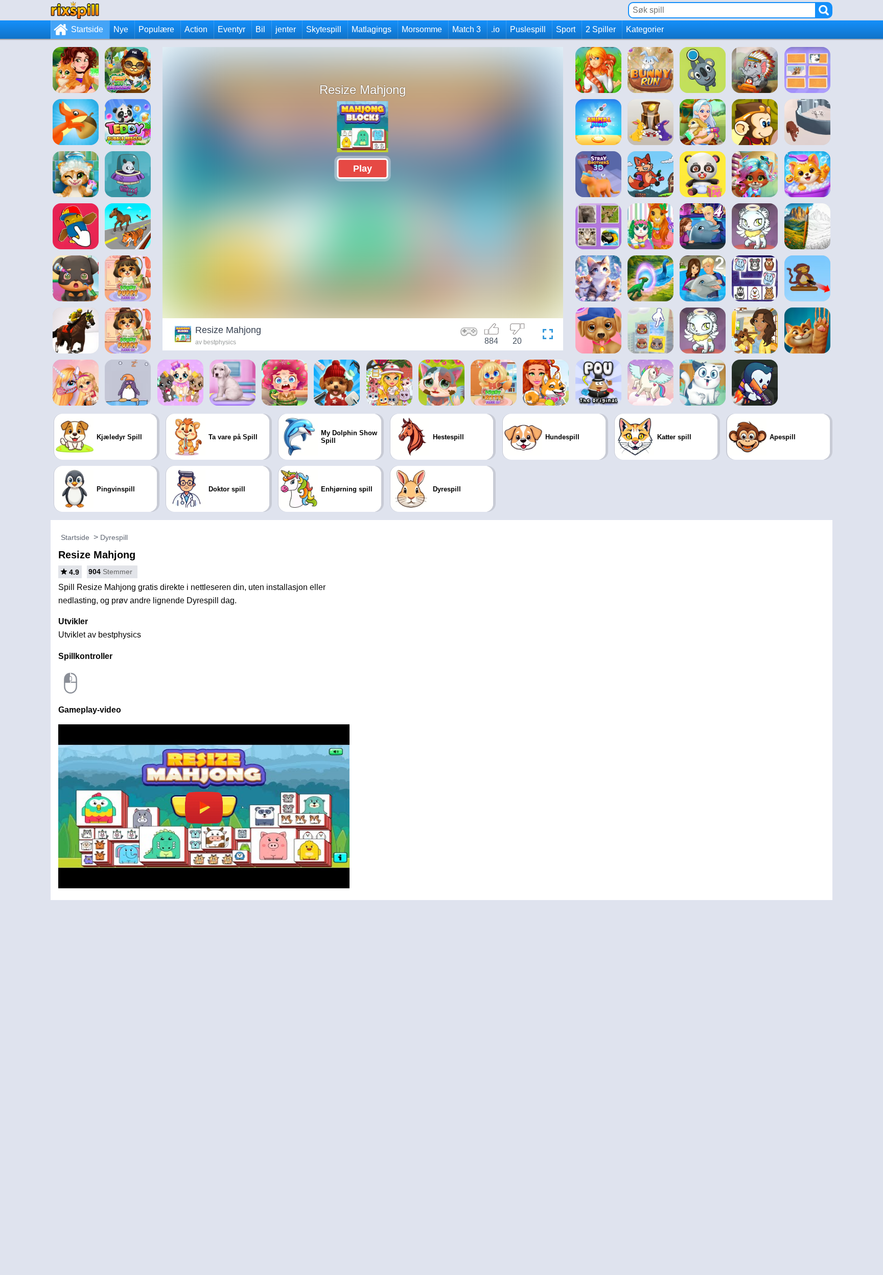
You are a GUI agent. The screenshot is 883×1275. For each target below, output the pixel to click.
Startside (87, 29)
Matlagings (371, 29)
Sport (565, 29)
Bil (260, 29)
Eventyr (231, 29)
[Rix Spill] (75, 10)
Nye (120, 29)
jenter (285, 29)
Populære (156, 29)
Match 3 (466, 29)
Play (362, 168)
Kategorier (645, 29)
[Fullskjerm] (545, 335)
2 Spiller (601, 29)
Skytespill (323, 29)
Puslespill (528, 29)
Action (195, 29)
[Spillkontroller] (469, 335)
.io (495, 29)
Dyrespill (114, 537)
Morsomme (422, 29)
